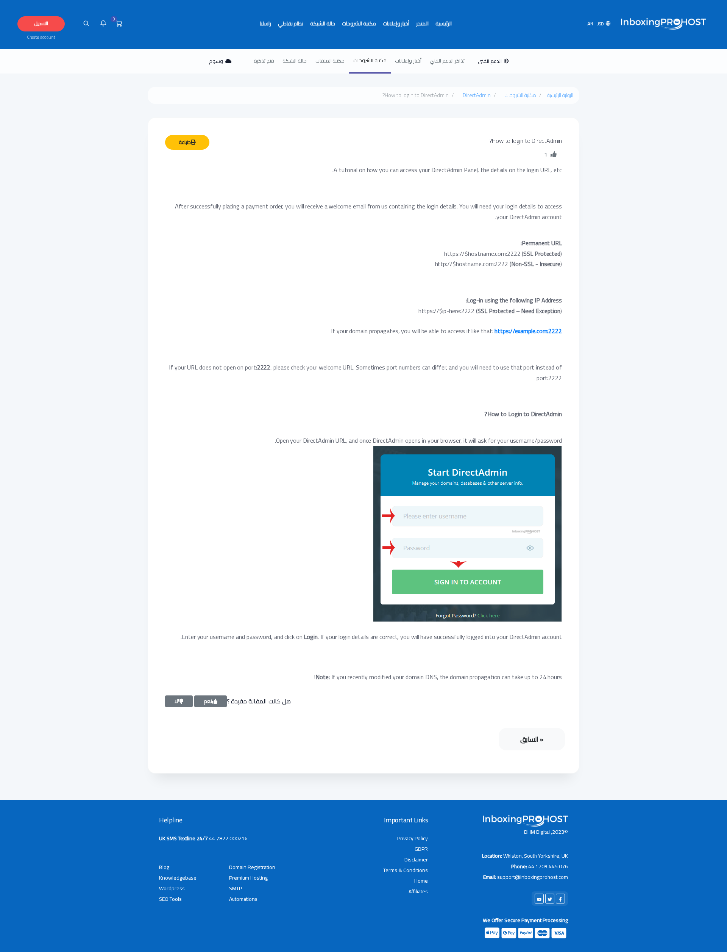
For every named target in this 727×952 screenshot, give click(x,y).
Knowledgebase (178, 878)
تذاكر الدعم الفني (447, 60)
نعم (208, 701)
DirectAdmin (477, 95)
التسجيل (41, 23)
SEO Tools (170, 899)
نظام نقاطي (291, 23)
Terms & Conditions (405, 870)
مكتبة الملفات (330, 60)
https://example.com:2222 (528, 331)
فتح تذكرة (264, 60)
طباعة (185, 142)
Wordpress (172, 888)
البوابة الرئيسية (560, 95)
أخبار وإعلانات (396, 23)
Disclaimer (416, 859)
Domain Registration (252, 867)
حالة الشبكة (322, 23)
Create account (41, 37)
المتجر (422, 23)
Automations (243, 899)
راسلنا (265, 23)
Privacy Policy (412, 838)
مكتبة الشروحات (359, 23)
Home (421, 881)
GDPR (421, 849)
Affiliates (418, 891)
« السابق (531, 739)
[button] (599, 23)
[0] (118, 24)
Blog (164, 867)
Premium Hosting (248, 878)
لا (176, 701)
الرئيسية (443, 23)
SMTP (235, 888)
